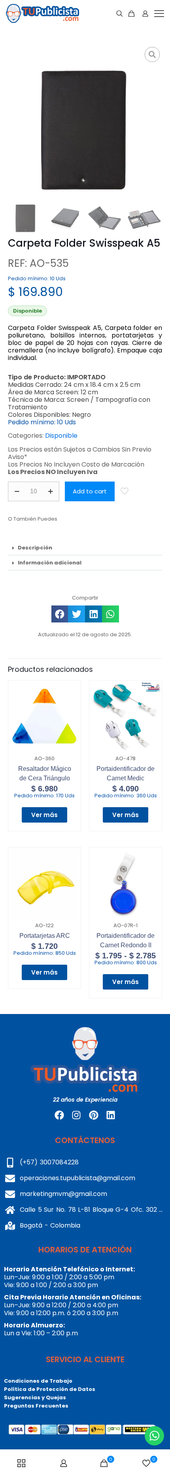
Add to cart (90, 491)
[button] (85, 547)
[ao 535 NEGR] (85, 122)
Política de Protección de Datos (49, 1389)
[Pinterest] (93, 1115)
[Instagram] (76, 1115)
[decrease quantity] (17, 491)
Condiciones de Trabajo (38, 1381)
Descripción (35, 547)
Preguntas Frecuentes (36, 1406)
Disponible (61, 435)
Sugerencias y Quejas (35, 1397)
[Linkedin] (110, 1115)
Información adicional (49, 562)
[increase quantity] (50, 491)
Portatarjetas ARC (44, 935)
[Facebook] (59, 1115)
